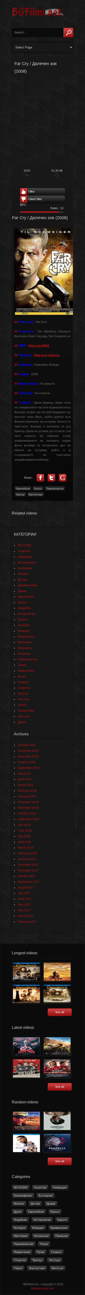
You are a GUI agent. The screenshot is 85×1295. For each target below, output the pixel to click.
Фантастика (35, 494)
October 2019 (26, 762)
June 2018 (25, 830)
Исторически (26, 613)
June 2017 (25, 899)
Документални (27, 585)
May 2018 (24, 836)
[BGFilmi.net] (38, 17)
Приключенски (55, 488)
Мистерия (24, 642)
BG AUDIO (24, 545)
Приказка (24, 653)
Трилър (20, 494)
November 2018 (28, 807)
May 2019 (24, 773)
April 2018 (24, 842)
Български (25, 568)
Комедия (24, 631)
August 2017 (26, 887)
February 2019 (27, 790)
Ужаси (22, 705)
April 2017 (24, 910)
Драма (22, 591)
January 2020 (27, 745)
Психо (22, 665)
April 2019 (24, 779)
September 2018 (28, 819)
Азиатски (24, 551)
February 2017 (27, 921)
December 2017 (28, 864)
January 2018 (27, 859)
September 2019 (28, 768)
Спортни (24, 688)
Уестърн (23, 699)
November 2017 (28, 870)
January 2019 (27, 796)
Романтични (26, 670)
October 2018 (26, 813)
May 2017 (24, 904)
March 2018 (25, 847)
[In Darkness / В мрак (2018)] (57, 1143)
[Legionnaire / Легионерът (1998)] (26, 1121)
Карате (23, 619)
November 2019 (28, 756)
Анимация (25, 556)
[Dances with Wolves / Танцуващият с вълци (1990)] (57, 972)
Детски (22, 579)
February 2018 (27, 853)
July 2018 (24, 825)
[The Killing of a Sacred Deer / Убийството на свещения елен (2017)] (57, 1121)
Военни (23, 574)
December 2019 (28, 750)
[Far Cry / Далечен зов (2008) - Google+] (62, 478)
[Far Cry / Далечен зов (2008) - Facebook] (40, 478)
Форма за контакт (42, 1288)
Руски (22, 676)
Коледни (24, 625)
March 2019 (25, 785)
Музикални (25, 648)
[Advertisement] (42, 119)
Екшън (38, 488)
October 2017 (26, 876)
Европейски (23, 488)
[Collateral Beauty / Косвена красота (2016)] (26, 1143)
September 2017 (28, 882)
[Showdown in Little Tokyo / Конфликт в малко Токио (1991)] (26, 1046)
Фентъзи (24, 716)
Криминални (26, 636)
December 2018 (28, 802)
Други (22, 722)
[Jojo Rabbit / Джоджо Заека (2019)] (26, 1068)
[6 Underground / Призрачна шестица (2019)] (57, 1046)
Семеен (23, 682)
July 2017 (24, 893)
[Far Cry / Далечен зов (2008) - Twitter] (51, 478)
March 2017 (25, 916)
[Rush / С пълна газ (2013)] (57, 1068)
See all (59, 1012)
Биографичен (27, 562)
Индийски (24, 608)
